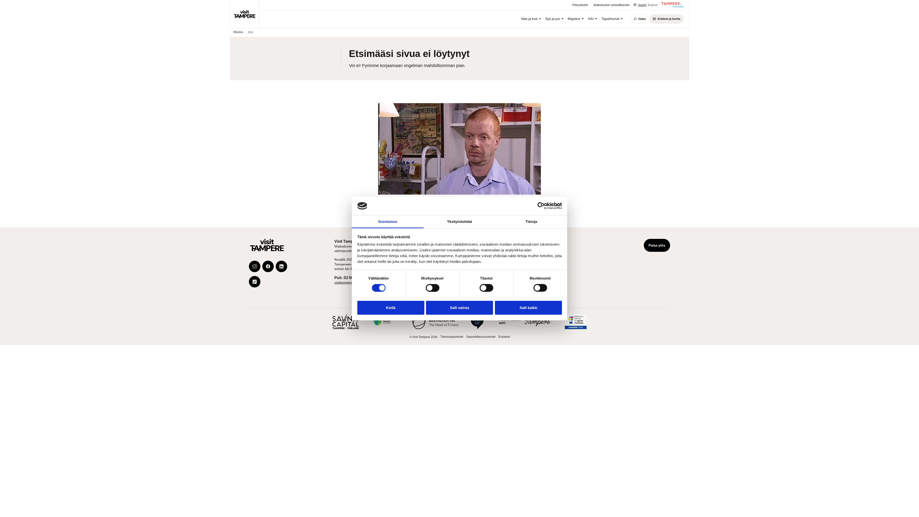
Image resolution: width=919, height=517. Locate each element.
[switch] (432, 288)
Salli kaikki (528, 308)
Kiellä (390, 308)
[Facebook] (268, 266)
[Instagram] (254, 266)
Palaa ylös (657, 245)
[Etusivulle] (244, 14)
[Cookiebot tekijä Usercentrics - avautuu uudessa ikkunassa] (541, 205)
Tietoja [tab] (531, 221)
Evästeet (504, 336)
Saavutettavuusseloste (481, 336)
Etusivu (238, 32)
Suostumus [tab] (388, 221)
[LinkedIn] (281, 266)
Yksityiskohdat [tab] (459, 221)
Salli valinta (459, 308)
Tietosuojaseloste (451, 336)
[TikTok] (254, 281)
